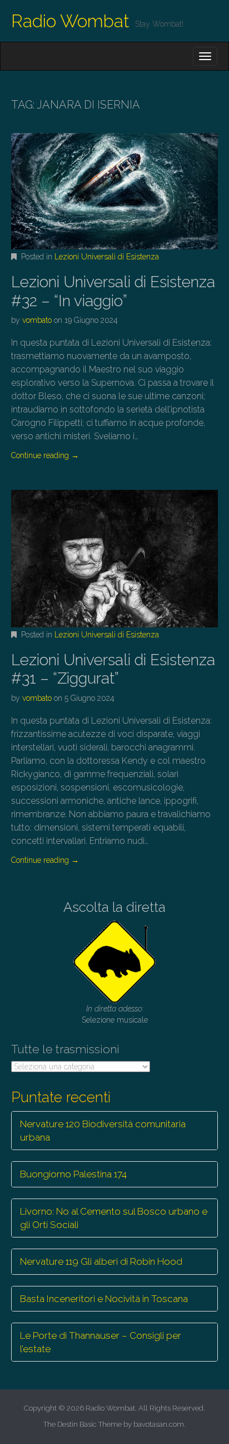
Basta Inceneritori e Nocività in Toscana (104, 1298)
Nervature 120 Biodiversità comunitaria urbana (103, 1130)
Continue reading (45, 455)
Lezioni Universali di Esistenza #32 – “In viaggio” (113, 291)
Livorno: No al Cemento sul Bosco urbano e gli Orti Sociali (113, 1218)
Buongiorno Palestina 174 (73, 1174)
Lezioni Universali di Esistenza (106, 256)
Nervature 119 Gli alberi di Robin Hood (101, 1261)
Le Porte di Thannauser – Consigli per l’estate (100, 1342)
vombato (37, 320)
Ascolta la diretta (114, 907)
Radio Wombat (70, 21)
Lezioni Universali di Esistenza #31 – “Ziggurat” (113, 669)
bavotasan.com (158, 1424)
